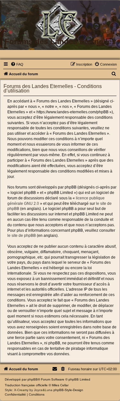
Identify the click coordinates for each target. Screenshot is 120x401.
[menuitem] (17, 64)
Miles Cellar (60, 385)
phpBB (33, 379)
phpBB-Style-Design (68, 390)
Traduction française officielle (26, 385)
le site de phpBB (21, 235)
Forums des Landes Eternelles (60, 41)
